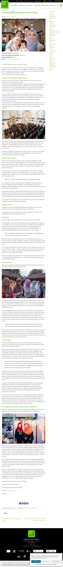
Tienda (12, 11)
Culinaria (51, 30)
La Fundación (14, 5)
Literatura (51, 52)
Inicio (4, 562)
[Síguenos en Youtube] (60, 1)
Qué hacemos (22, 5)
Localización (31, 544)
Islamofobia (52, 44)
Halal (50, 37)
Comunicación (45, 5)
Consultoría (37, 5)
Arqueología (52, 16)
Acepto (36, 561)
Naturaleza (52, 59)
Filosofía (51, 45)
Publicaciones (52, 63)
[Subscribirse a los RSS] (59, 1)
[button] (38, 1)
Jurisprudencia (53, 51)
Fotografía (51, 47)
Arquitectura (52, 18)
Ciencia (51, 23)
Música (51, 58)
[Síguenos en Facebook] (54, 1)
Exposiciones (52, 35)
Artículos (4, 10)
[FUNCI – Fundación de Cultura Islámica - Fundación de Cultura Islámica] (5, 4)
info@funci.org (29, 546)
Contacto (17, 562)
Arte (50, 19)
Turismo (51, 68)
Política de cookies (39, 564)
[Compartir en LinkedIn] (27, 503)
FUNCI (15, 16)
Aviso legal (23, 562)
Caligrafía (51, 21)
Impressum (54, 564)
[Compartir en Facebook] (20, 503)
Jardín (50, 49)
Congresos (52, 25)
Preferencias (56, 561)
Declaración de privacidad (47, 564)
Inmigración (52, 40)
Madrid (51, 54)
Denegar (46, 561)
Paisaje (51, 61)
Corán (6, 59)
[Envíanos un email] (58, 1)
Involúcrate (29, 5)
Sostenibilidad (52, 66)
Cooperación (52, 26)
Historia (51, 38)
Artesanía (51, 14)
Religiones (17, 59)
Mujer (50, 56)
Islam (13, 59)
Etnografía (51, 33)
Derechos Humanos (54, 32)
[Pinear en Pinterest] (25, 503)
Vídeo (50, 70)
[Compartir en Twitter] (22, 503)
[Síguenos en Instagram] (55, 1)
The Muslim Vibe (10, 490)
